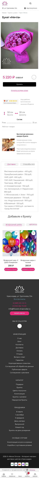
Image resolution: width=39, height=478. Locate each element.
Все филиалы (19, 299)
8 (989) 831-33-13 (19, 303)
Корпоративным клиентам (19, 363)
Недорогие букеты (19, 400)
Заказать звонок (19, 313)
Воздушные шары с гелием (28, 261)
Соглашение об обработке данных (19, 366)
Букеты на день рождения (19, 430)
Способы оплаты (30, 164)
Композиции (19, 394)
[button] (33, 248)
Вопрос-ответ (19, 357)
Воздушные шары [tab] (14, 225)
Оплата (19, 351)
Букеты (19, 387)
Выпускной (19, 424)
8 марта (19, 412)
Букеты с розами (19, 397)
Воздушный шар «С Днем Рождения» (11, 261)
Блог (19, 341)
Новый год (19, 427)
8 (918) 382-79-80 (20, 306)
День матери (19, 421)
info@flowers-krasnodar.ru (19, 309)
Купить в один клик (19, 91)
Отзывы (19, 354)
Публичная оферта (19, 369)
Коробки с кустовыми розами (19, 445)
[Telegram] (25, 3)
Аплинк (32, 470)
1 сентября (19, 415)
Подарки (19, 384)
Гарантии (19, 360)
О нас (19, 338)
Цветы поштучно (19, 391)
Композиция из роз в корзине (19, 442)
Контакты (19, 345)
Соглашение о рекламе (19, 373)
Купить (19, 84)
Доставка (11, 164)
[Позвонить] (35, 3)
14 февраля (19, 418)
